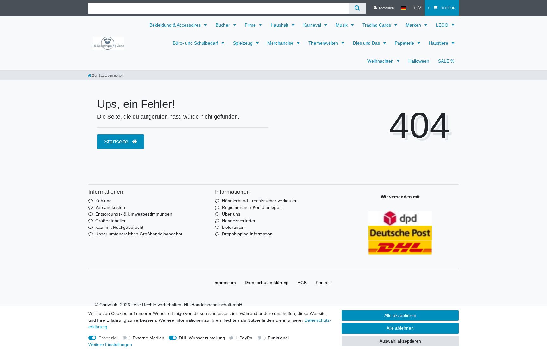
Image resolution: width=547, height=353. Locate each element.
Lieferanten (233, 227)
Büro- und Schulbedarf (196, 43)
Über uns (231, 213)
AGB (302, 282)
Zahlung (103, 200)
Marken (414, 24)
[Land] (403, 8)
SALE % (446, 61)
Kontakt (323, 282)
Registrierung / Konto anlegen (252, 207)
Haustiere (439, 43)
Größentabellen (111, 220)
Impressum (224, 282)
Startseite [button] (117, 141)
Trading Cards (377, 24)
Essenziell (108, 337)
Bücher (223, 24)
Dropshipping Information (247, 233)
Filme (251, 24)
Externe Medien (148, 337)
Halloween (418, 61)
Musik (342, 24)
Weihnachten (381, 61)
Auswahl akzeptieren (400, 341)
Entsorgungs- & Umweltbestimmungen (133, 213)
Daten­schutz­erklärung (267, 282)
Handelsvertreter (238, 220)
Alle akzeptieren (400, 315)
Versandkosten (110, 207)
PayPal (246, 337)
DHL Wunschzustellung (202, 337)
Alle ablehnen (400, 328)
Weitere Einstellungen (110, 344)
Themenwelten (323, 43)
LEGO (443, 24)
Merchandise (281, 43)
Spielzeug (243, 43)
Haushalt (280, 24)
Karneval (312, 24)
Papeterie (405, 43)
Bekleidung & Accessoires (175, 24)
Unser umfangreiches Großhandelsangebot (138, 233)
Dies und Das (367, 43)
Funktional (278, 337)
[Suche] (357, 8)
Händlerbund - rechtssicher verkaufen (260, 200)
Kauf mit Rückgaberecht (119, 227)
